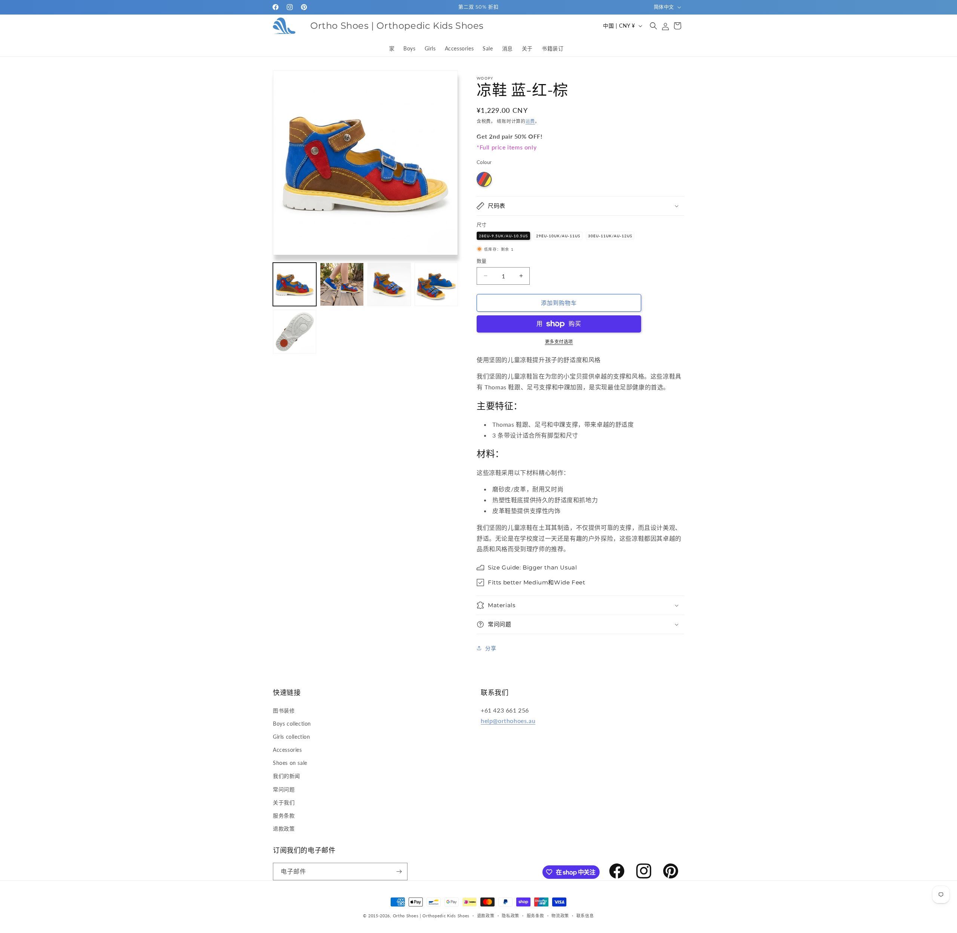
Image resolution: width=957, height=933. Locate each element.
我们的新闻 (286, 776)
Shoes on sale (290, 763)
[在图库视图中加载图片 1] (294, 284)
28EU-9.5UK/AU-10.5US (503, 236)
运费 (530, 121)
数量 (482, 261)
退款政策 (284, 828)
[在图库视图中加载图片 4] (436, 284)
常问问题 (284, 789)
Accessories (287, 750)
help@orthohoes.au (508, 720)
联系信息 (585, 915)
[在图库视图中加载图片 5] (294, 331)
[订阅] (399, 871)
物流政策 (560, 915)
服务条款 (284, 815)
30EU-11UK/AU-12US (610, 236)
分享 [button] (490, 648)
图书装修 (284, 710)
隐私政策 (510, 915)
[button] (653, 26)
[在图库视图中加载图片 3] (389, 284)
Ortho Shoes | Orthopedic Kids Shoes (431, 915)
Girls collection (291, 736)
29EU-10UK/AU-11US (558, 236)
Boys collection (292, 723)
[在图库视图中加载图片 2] (341, 284)
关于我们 (284, 802)
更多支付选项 (559, 342)
